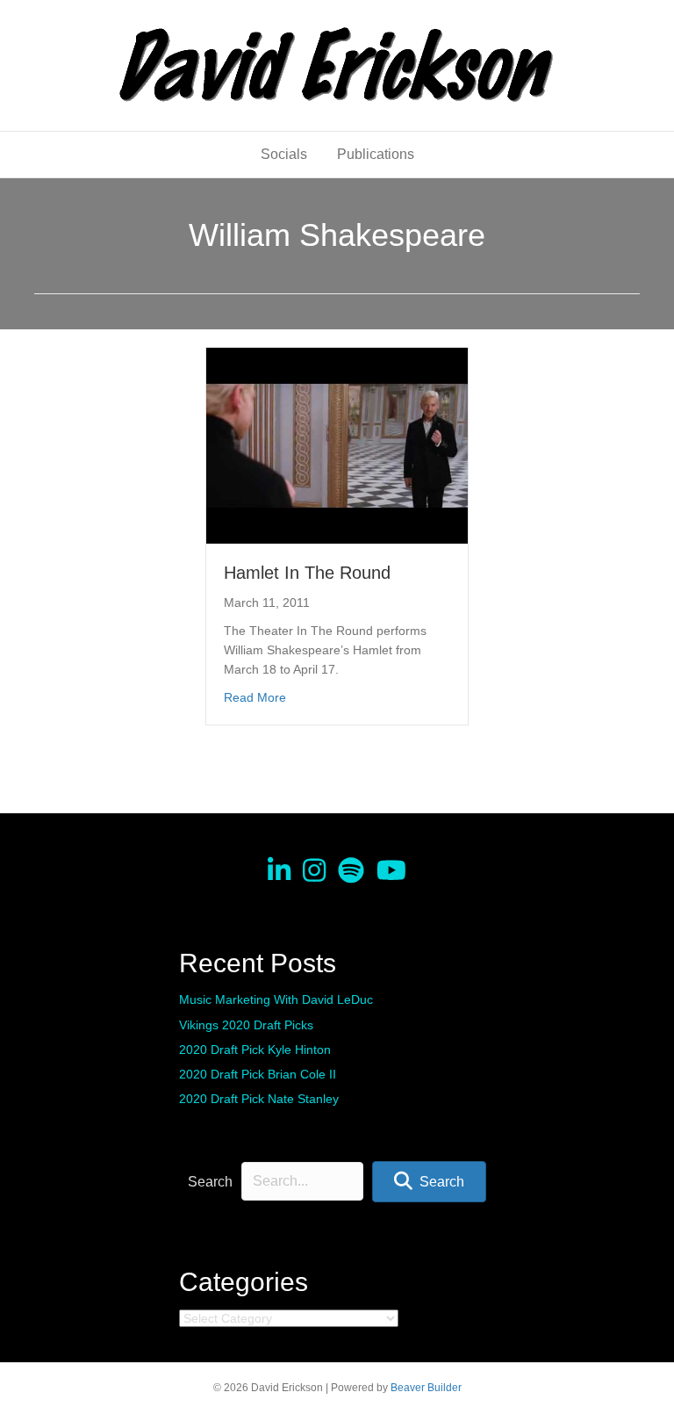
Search (210, 1181)
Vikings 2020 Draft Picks (246, 1025)
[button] (429, 1181)
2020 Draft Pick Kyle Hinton (255, 1049)
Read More (255, 696)
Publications (375, 154)
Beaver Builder (426, 1388)
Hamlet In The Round (307, 572)
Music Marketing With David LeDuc (276, 999)
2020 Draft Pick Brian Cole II (257, 1074)
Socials (284, 154)
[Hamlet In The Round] (337, 444)
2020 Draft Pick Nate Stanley (259, 1099)
